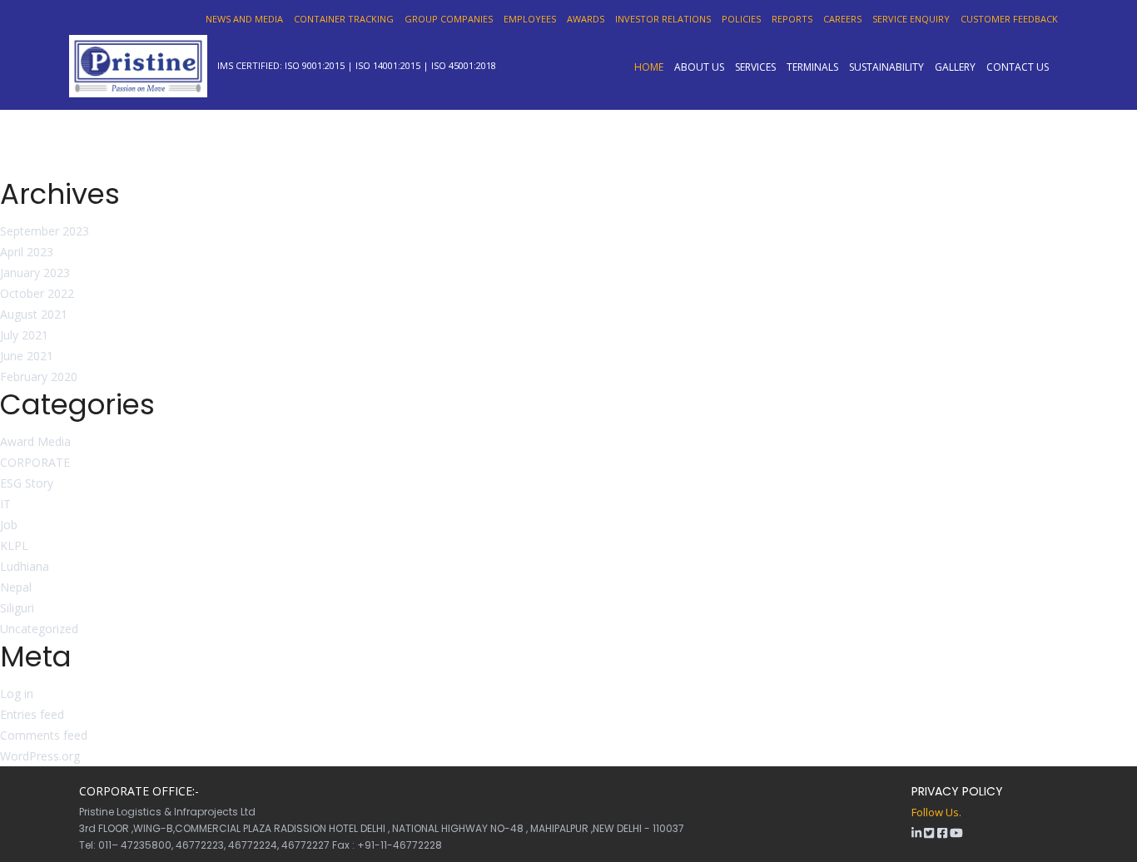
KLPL (14, 545)
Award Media (35, 441)
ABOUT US (699, 66)
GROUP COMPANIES (449, 18)
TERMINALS (812, 66)
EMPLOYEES (530, 18)
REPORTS (792, 18)
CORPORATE (35, 462)
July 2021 (24, 335)
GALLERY (955, 66)
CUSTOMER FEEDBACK (1009, 18)
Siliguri (17, 608)
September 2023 (44, 231)
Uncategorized (39, 629)
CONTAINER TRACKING (344, 18)
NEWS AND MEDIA (244, 18)
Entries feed (32, 714)
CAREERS (842, 18)
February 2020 (38, 376)
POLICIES (741, 18)
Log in (16, 693)
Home (648, 66)
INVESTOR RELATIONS (663, 18)
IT (5, 504)
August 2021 (33, 314)
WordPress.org (40, 756)
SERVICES (755, 66)
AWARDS (585, 18)
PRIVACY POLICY (957, 791)
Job (8, 525)
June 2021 (26, 356)
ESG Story (26, 483)
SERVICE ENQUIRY (911, 18)
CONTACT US (1017, 66)
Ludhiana (24, 566)
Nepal (16, 587)
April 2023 (26, 252)
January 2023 (35, 272)
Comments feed (43, 735)
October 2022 (37, 293)
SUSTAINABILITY (886, 66)
